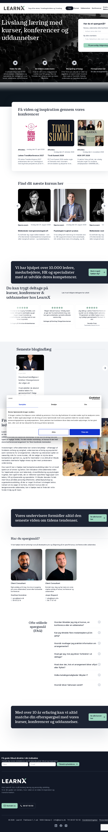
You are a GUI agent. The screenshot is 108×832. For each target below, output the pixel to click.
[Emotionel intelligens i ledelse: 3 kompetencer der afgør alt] (30, 362)
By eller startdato (90, 36)
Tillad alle (84, 432)
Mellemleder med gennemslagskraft (33, 231)
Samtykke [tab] (22, 404)
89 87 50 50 (27, 806)
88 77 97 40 (51, 600)
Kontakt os (11, 806)
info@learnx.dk (60, 820)
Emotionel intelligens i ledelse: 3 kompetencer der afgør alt (29, 380)
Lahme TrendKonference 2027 (31, 155)
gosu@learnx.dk (18, 598)
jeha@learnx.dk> (53, 598)
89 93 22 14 (17, 600)
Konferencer (96, 8)
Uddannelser (85, 8)
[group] (30, 379)
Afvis (54, 432)
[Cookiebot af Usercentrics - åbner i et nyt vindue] (90, 398)
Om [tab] (85, 404)
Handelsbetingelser (90, 820)
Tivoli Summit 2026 (56, 155)
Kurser (76, 8)
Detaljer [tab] (54, 404)
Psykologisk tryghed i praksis (66, 231)
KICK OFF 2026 (83, 155)
